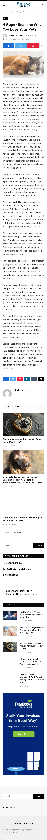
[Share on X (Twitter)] (21, 45)
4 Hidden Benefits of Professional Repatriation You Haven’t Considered (31, 661)
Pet (5, 18)
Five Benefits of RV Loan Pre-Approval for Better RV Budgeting (31, 614)
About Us (28, 823)
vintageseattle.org (10, 832)
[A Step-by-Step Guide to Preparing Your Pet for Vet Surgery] (23, 502)
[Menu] (4, 5)
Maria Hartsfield (16, 35)
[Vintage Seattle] (23, 5)
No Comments (10, 39)
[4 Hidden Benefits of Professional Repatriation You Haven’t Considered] (10, 662)
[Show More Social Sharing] (41, 45)
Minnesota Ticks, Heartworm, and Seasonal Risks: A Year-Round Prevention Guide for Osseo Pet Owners (23, 480)
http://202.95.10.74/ (12, 563)
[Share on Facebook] (8, 45)
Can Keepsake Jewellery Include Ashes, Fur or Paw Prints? (31, 645)
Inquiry (17, 823)
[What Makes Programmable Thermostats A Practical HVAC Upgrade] (10, 631)
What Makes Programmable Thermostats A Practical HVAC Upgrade (31, 630)
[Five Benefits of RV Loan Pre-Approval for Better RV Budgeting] (10, 615)
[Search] (43, 5)
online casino (9, 807)
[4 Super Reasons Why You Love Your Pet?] (23, 64)
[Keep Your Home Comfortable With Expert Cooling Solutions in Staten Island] (10, 678)
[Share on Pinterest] (33, 45)
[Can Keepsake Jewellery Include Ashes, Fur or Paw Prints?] (23, 424)
